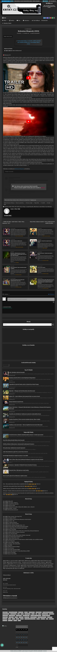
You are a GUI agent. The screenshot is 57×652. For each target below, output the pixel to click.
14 (26, 637)
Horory (33, 614)
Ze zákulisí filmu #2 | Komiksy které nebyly (17, 528)
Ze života (15, 620)
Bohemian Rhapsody (19, 168)
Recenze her (21, 617)
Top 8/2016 (9, 545)
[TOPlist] (4, 625)
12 (21, 637)
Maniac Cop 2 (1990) (12, 553)
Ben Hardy (17, 206)
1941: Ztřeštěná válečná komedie (17, 372)
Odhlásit (9, 575)
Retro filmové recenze (45, 260)
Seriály (12, 20)
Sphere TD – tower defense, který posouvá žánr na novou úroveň (24, 396)
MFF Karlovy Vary (26, 615)
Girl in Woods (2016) (12, 533)
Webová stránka (8, 215)
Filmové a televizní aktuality (48, 612)
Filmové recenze (28, 29)
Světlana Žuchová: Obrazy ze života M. (16, 532)
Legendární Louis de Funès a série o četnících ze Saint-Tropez (24, 384)
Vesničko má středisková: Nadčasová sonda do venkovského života (25, 414)
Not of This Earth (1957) (14, 566)
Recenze (16, 617)
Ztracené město (11, 505)
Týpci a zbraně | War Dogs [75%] (15, 516)
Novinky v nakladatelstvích (36, 615)
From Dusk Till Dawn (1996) (14, 549)
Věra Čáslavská (11, 540)
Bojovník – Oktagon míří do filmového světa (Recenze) (22, 390)
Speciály (17, 619)
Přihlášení (51, 294)
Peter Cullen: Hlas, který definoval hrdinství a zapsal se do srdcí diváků (26, 459)
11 (19, 637)
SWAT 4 (5, 563)
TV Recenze (17, 262)
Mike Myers (36, 206)
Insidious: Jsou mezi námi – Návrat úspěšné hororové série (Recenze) (25, 424)
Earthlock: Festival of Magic (14, 546)
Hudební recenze (45, 614)
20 (23, 639)
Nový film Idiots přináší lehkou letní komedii (13, 440)
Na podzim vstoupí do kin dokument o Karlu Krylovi (19, 519)
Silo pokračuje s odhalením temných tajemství (14, 447)
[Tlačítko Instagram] (49, 18)
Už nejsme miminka (12, 522)
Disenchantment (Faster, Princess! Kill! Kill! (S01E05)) (39, 565)
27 (23, 642)
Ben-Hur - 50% (11, 520)
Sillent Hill (10, 501)
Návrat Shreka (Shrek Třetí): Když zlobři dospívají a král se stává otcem (17, 280)
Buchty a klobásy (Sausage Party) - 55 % (16, 525)
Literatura (26, 20)
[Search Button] (54, 18)
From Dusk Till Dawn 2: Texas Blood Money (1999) (19, 551)
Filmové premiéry (6, 614)
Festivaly (26, 612)
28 (26, 642)
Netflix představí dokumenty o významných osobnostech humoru (18, 444)
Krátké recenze (19, 615)
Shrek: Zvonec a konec (41, 267)
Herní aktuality (27, 614)
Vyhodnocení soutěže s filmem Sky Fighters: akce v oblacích (21, 506)
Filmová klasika (32, 612)
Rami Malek (42, 206)
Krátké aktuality (12, 615)
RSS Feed (5, 580)
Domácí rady (20, 612)
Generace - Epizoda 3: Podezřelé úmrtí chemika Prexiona (23, 464)
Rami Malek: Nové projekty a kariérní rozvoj (18, 229)
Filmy (5, 20)
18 (19, 639)
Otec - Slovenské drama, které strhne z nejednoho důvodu (15, 484)
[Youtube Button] (51, 18)
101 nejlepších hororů (13, 612)
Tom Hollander (48, 206)
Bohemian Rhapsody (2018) (28, 31)
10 (16, 637)
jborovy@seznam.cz (12, 597)
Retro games (49, 617)
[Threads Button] (47, 18)
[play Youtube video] (28, 78)
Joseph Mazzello (29, 206)
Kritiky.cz (49, 3)
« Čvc (17, 647)
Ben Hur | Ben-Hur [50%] (13, 523)
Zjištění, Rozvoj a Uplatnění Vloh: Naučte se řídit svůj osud (15, 488)
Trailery (38, 619)
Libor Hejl (19, 33)
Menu (5, 18)
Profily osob (5, 617)
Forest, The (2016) (12, 529)
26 (21, 642)
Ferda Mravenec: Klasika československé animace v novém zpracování (26, 434)
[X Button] (44, 18)
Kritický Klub (5, 615)
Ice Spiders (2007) (12, 517)
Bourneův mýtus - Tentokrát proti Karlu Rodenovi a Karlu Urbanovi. (29, 562)
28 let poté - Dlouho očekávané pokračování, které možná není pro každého (19, 490)
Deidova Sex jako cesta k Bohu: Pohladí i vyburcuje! (19, 535)
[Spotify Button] (52, 18)
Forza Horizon (11, 548)
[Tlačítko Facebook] (46, 18)
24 (16, 642)
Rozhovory (5, 619)
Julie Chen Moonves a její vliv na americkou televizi (15, 451)
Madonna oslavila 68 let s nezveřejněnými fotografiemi (22, 377)
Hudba (39, 614)
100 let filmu (5, 612)
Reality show (11, 617)
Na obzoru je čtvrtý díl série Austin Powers (45, 229)
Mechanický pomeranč (13, 509)
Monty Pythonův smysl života (16, 401)
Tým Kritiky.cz (36, 20)
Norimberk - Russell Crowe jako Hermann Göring (45, 241)
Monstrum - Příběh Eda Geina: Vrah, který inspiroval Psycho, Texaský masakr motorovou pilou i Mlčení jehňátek (18, 254)
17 (16, 639)
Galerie (22, 614)
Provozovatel (44, 20)
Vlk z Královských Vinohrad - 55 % (15, 536)
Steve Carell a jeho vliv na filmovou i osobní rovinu (15, 475)
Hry (19, 20)
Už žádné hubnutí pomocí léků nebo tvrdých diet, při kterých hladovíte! (23, 530)
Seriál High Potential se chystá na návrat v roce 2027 (15, 455)
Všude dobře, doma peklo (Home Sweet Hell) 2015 (14, 486)
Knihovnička (51, 614)
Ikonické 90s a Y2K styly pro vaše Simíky (19, 470)
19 (21, 639)
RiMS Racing (28, 560)
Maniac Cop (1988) (12, 552)
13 (23, 637)
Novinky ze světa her (46, 615)
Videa (47, 619)
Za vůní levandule (13, 560)
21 (26, 639)
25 (19, 642)
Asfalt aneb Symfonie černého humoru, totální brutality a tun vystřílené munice (25, 539)
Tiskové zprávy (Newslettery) (30, 619)
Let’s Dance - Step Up (13, 502)
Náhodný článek (7, 23)
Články (19, 620)
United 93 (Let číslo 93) (13, 504)
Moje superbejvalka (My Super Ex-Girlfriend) (13, 568)
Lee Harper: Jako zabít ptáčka (13, 543)
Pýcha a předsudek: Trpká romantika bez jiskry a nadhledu (18, 268)
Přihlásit (5, 575)
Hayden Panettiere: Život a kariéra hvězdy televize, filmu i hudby (24, 419)
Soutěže (13, 619)
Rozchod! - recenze (12, 508)
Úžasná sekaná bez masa (13, 538)
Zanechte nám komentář (35, 33)
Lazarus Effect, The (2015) (13, 542)
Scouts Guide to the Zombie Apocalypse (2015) (18, 526)
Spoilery (21, 619)
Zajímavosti (51, 619)
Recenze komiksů (33, 617)
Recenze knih (27, 617)
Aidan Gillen (11, 206)
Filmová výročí (38, 612)
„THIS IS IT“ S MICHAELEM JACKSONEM (37, 566)
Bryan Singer (23, 206)
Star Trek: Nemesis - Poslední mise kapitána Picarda (45, 254)
